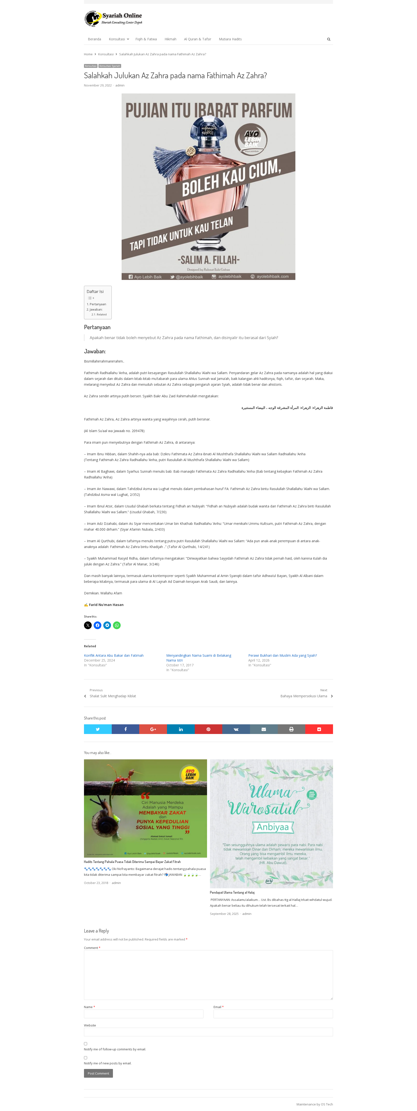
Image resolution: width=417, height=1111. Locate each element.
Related (102, 314)
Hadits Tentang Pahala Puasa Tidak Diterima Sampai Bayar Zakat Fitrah (132, 862)
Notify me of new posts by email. (108, 1063)
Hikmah (170, 39)
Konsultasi (117, 39)
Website (90, 1025)
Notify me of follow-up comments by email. (115, 1049)
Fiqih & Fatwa (146, 39)
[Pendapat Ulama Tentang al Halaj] (271, 762)
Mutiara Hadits (230, 39)
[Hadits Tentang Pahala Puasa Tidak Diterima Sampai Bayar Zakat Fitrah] (145, 762)
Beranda (94, 39)
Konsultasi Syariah (109, 66)
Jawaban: (96, 309)
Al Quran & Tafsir (197, 39)
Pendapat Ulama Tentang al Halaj (232, 892)
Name (89, 1007)
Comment (92, 948)
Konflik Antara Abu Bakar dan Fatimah (114, 655)
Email (219, 1007)
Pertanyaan (98, 304)
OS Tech (327, 1104)
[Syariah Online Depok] (113, 19)
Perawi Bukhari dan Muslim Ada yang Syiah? (282, 655)
